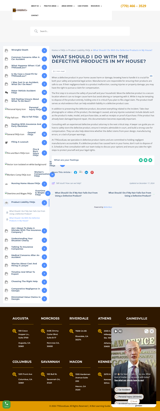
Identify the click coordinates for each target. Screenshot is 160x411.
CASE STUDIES (83, 6)
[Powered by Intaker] (138, 406)
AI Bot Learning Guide (100, 406)
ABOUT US (35, 6)
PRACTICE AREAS (50, 6)
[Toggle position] (146, 331)
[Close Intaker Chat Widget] (152, 331)
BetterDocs (108, 207)
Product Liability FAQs (79, 50)
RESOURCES (95, 6)
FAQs (63, 50)
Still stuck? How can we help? (68, 183)
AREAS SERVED (67, 6)
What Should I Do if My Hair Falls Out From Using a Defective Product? (76, 194)
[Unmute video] (116, 331)
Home (55, 50)
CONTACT (34, 15)
